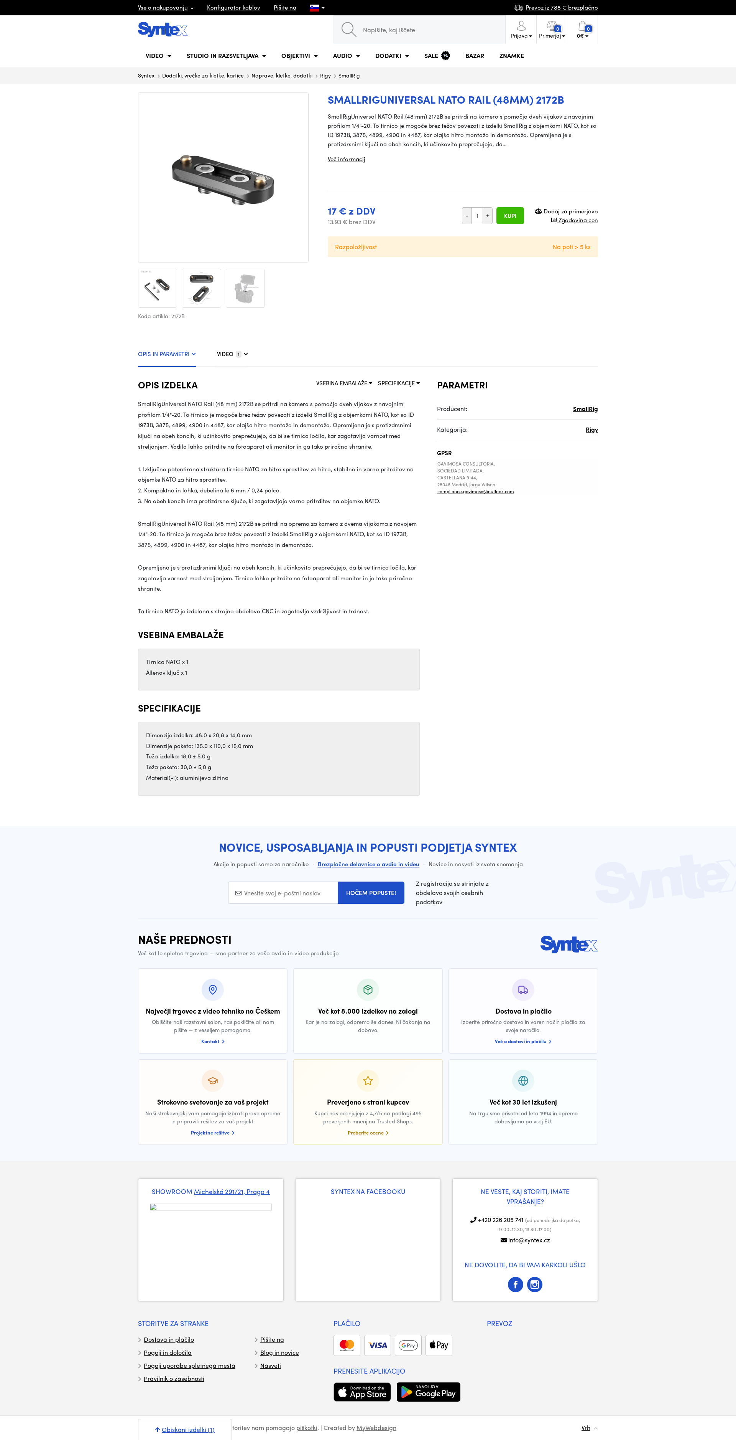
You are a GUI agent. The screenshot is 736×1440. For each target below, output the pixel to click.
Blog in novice (279, 1352)
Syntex (146, 75)
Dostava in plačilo (169, 1339)
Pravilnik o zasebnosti (174, 1378)
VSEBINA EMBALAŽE (342, 383)
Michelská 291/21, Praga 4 (232, 1191)
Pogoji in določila (168, 1352)
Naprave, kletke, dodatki (281, 75)
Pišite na (285, 7)
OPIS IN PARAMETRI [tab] (163, 354)
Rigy (325, 75)
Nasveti (270, 1365)
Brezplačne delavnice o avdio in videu (368, 864)
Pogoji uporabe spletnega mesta (189, 1365)
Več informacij (346, 159)
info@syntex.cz (529, 1239)
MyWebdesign (376, 1427)
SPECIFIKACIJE (397, 383)
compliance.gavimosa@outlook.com (475, 491)
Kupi (510, 215)
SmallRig (349, 75)
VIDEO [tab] (228, 354)
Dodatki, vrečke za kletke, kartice (203, 75)
